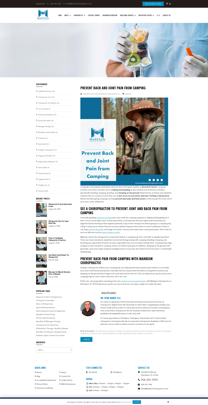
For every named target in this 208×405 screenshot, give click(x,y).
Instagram (117, 372)
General (128, 94)
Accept (137, 402)
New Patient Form (153, 4)
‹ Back (86, 339)
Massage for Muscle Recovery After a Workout (59, 273)
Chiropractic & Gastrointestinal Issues (60, 205)
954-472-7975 (55, 4)
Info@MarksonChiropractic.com (79, 4)
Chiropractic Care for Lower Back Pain (59, 222)
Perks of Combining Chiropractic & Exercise (57, 239)
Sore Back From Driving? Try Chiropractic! (59, 256)
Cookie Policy (126, 402)
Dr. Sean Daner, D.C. (112, 94)
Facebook (93, 372)
